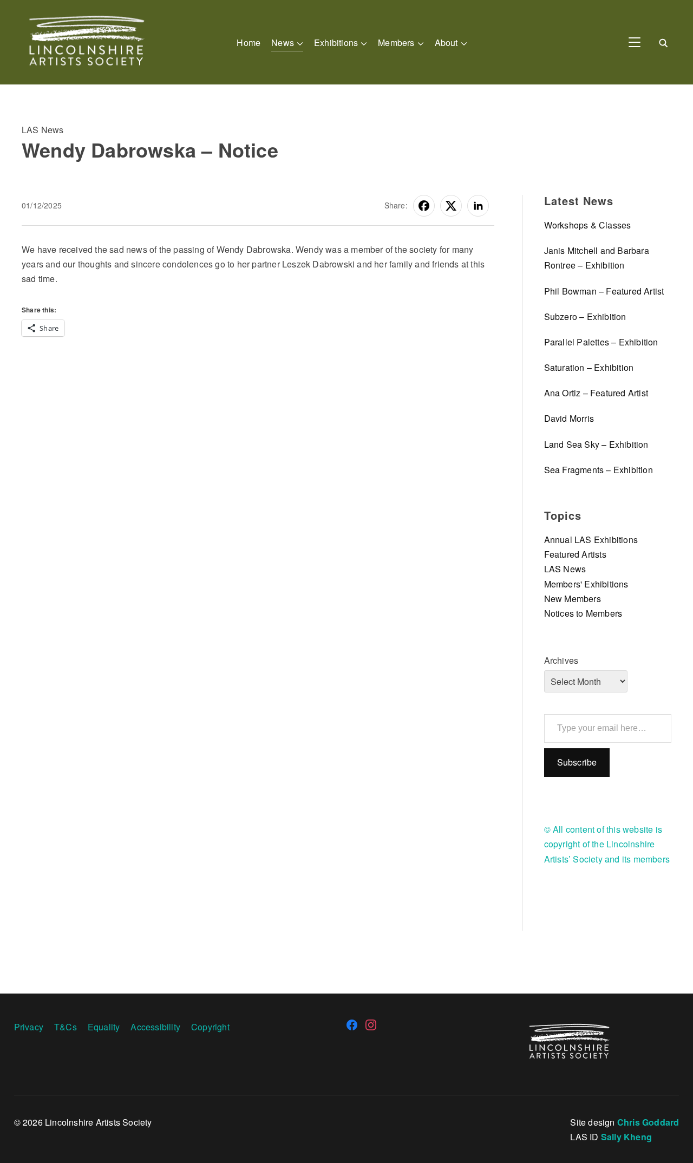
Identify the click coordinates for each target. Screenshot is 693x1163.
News (282, 42)
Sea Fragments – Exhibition (598, 469)
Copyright (210, 1027)
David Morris (569, 418)
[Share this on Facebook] (424, 206)
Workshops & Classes (587, 225)
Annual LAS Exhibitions (591, 539)
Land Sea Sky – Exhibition (596, 444)
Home (248, 42)
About (446, 42)
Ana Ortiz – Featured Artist (596, 393)
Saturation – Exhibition (589, 367)
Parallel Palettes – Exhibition (601, 342)
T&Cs (65, 1027)
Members (396, 42)
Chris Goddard (648, 1122)
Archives (561, 660)
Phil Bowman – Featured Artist (604, 291)
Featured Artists (575, 554)
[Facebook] (351, 1025)
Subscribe (577, 762)
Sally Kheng (626, 1137)
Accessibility (155, 1027)
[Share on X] (451, 206)
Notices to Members (583, 613)
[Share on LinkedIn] (478, 206)
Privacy (28, 1027)
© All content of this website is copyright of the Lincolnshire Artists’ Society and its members (607, 844)
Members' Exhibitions (586, 584)
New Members (572, 598)
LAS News (43, 129)
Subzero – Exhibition (585, 316)
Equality (104, 1027)
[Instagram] (370, 1025)
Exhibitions (336, 42)
